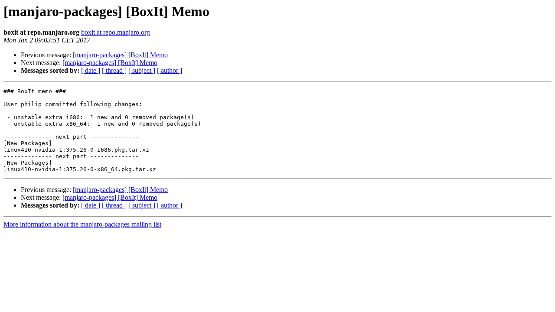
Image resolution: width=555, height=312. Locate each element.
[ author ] (169, 70)
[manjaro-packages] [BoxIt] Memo (120, 54)
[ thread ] (114, 70)
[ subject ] (141, 70)
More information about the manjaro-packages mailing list (82, 224)
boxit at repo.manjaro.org (115, 32)
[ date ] (90, 70)
